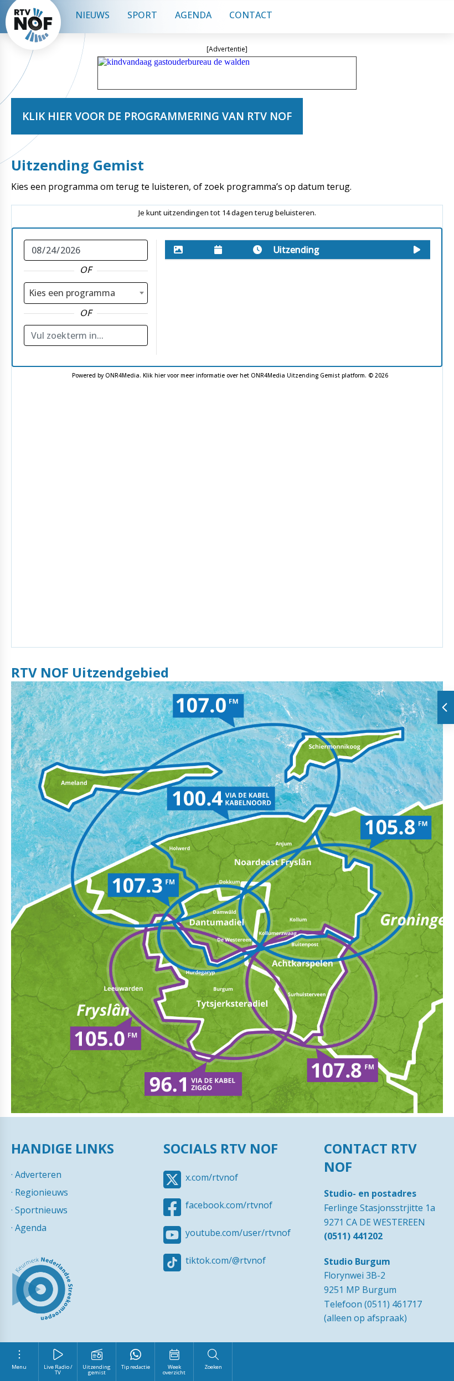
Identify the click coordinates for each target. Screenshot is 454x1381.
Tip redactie (135, 1366)
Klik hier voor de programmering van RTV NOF (157, 115)
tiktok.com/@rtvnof (225, 1260)
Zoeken (213, 1366)
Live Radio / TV (58, 1369)
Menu (19, 1366)
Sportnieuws (41, 1210)
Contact (250, 15)
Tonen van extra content (445, 707)
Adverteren (38, 1174)
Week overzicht (174, 1369)
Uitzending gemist (96, 1369)
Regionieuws (41, 1192)
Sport (142, 15)
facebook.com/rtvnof (228, 1205)
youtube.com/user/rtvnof (238, 1233)
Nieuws (92, 15)
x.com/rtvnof (211, 1177)
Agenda (193, 15)
